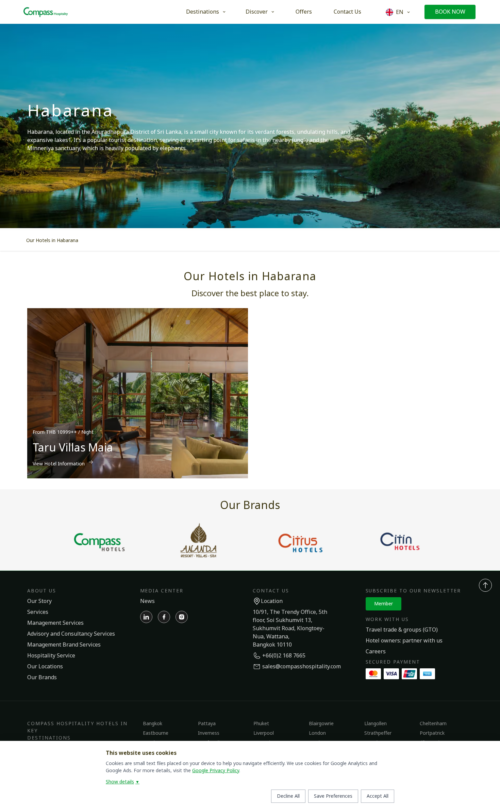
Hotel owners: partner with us (404, 641)
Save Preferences (333, 796)
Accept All (377, 796)
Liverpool (263, 733)
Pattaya (207, 723)
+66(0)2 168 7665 (283, 656)
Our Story (39, 601)
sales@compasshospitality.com (301, 667)
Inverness (208, 733)
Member (383, 603)
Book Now (450, 12)
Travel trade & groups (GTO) (402, 630)
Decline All (288, 796)
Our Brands (42, 677)
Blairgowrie (321, 723)
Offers (304, 12)
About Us (41, 590)
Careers (376, 652)
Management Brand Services (64, 645)
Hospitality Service (51, 656)
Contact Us (347, 12)
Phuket (261, 723)
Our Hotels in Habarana (52, 240)
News (147, 601)
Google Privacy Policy (215, 770)
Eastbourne (155, 733)
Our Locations (45, 667)
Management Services (55, 623)
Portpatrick (432, 733)
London (317, 733)
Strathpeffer (377, 733)
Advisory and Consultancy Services (71, 634)
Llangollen (375, 723)
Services (37, 612)
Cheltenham (433, 723)
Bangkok (152, 723)
